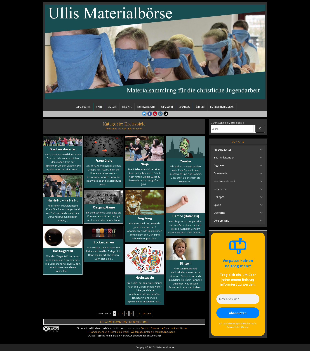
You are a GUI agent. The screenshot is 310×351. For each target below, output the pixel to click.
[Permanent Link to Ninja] (144, 148)
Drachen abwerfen (63, 149)
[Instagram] (160, 114)
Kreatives (127, 106)
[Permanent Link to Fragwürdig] (103, 146)
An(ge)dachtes (83, 106)
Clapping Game (104, 207)
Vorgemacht (167, 106)
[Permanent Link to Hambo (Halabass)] (185, 200)
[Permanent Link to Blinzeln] (185, 249)
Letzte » (147, 313)
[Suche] (260, 129)
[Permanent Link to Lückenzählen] (103, 232)
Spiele (99, 106)
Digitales (112, 106)
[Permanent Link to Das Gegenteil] (62, 237)
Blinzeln (185, 263)
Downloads (184, 106)
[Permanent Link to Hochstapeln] (144, 259)
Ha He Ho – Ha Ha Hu (62, 200)
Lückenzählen (104, 242)
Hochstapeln (144, 278)
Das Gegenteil (63, 251)
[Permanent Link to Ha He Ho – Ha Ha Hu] (62, 186)
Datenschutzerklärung (222, 106)
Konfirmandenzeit (146, 106)
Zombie (185, 161)
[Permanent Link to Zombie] (185, 147)
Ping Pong (144, 218)
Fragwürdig (103, 160)
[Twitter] (144, 114)
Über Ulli (200, 106)
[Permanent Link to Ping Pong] (144, 202)
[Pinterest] (155, 114)
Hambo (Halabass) (185, 216)
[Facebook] (149, 114)
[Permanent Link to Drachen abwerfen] (62, 141)
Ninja (144, 164)
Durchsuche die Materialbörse (227, 122)
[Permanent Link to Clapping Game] (103, 197)
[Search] (166, 114)
